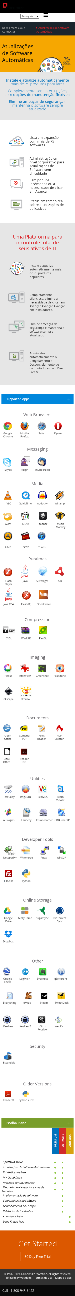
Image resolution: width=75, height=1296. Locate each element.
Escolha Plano (16, 1123)
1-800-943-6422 (22, 1290)
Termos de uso (43, 1278)
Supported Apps (17, 399)
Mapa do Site (63, 1278)
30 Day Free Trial (38, 1256)
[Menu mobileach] (44, 15)
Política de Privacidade (17, 1278)
